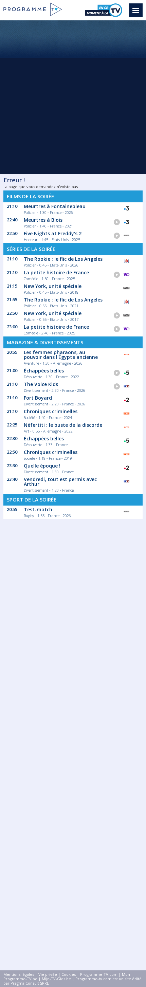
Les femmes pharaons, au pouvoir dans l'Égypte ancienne (61, 354)
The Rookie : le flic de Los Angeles (63, 259)
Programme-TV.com (98, 974)
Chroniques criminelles (50, 411)
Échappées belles (44, 370)
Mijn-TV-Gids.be (56, 978)
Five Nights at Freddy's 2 (52, 233)
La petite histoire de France (56, 272)
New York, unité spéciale (52, 286)
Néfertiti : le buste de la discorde (63, 425)
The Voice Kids (41, 384)
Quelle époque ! (42, 465)
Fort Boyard (38, 398)
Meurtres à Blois (43, 220)
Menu (136, 10)
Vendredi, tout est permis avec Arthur (60, 481)
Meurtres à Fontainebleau (55, 206)
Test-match (38, 509)
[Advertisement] (73, 97)
